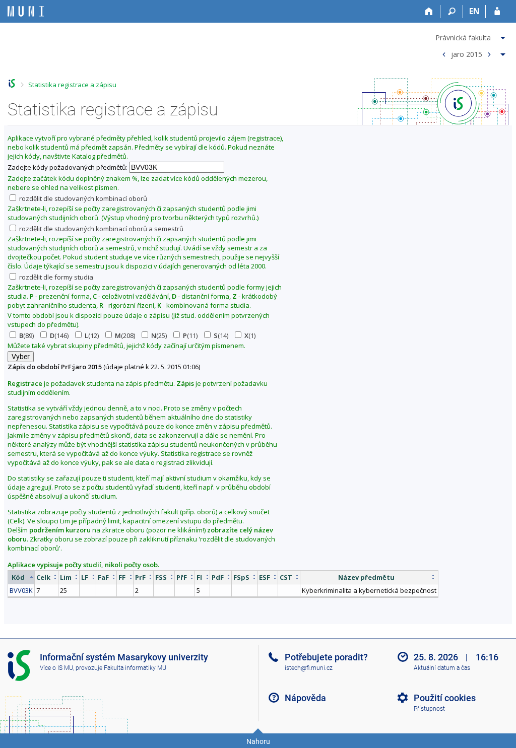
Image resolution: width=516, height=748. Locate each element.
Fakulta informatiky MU (135, 667)
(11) (190, 335)
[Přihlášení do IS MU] (497, 11)
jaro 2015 (466, 53)
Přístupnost (429, 708)
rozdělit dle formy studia (55, 277)
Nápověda (305, 698)
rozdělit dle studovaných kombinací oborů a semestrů (100, 228)
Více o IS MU (56, 667)
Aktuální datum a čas (442, 667)
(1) (249, 335)
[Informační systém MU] (12, 83)
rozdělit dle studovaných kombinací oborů (82, 198)
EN (474, 11)
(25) (159, 335)
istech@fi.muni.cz (309, 667)
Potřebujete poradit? (326, 657)
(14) (221, 335)
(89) (26, 335)
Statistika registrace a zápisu (72, 84)
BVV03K (21, 590)
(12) (92, 335)
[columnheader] (21, 577)
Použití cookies (445, 698)
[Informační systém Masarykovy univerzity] (26, 11)
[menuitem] (471, 36)
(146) (59, 335)
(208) (125, 335)
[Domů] (429, 11)
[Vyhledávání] (451, 11)
